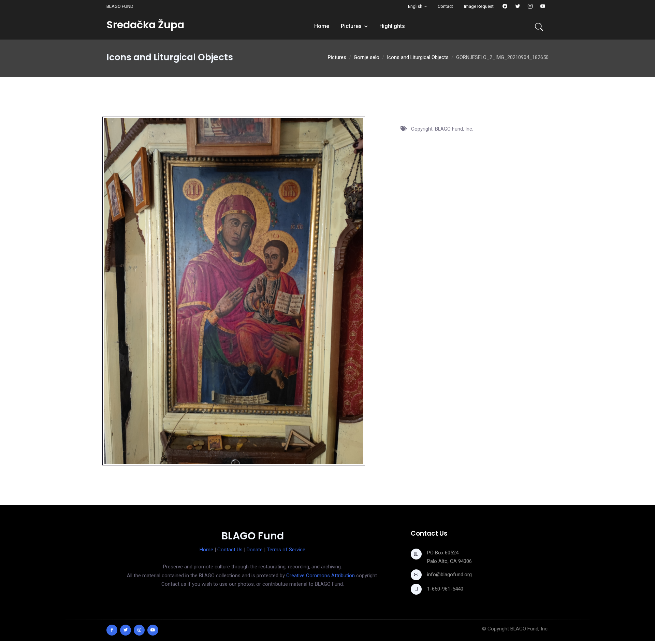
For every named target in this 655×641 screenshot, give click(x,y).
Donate (255, 550)
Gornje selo (366, 57)
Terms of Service (286, 550)
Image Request (479, 6)
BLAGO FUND (119, 6)
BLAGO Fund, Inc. (529, 629)
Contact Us (230, 550)
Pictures (351, 26)
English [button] (415, 6)
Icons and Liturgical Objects (418, 57)
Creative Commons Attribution (320, 575)
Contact (445, 6)
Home (321, 26)
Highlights (392, 26)
